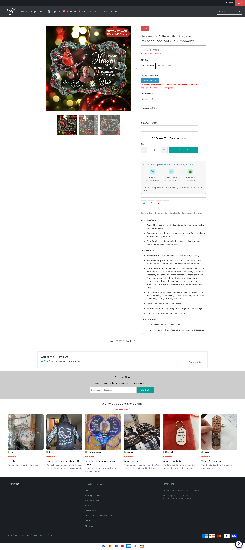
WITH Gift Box (165, 65)
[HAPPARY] (10, 11)
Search (88, 490)
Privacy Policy (91, 510)
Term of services (92, 505)
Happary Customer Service (25, 535)
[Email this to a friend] (166, 203)
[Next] (136, 68)
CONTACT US (90, 521)
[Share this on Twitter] (144, 203)
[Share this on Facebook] (151, 203)
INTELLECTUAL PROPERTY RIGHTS (99, 515)
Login (230, 3)
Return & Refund (92, 500)
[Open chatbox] (239, 544)
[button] (169, 75)
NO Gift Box (148, 65)
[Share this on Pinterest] (159, 203)
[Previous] (41, 68)
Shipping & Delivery (93, 495)
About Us (89, 526)
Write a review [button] (195, 362)
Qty (142, 144)
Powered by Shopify (46, 535)
